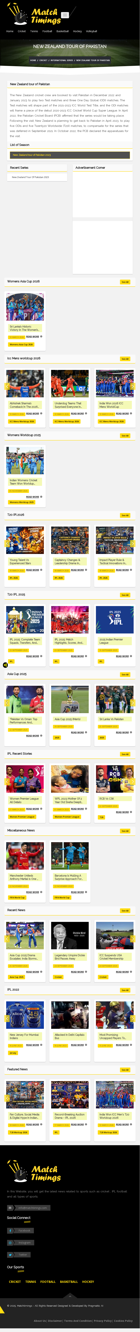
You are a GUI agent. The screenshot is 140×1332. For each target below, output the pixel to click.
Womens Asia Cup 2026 (21, 344)
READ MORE (32, 336)
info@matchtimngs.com (33, 1208)
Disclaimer (55, 1320)
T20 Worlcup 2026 (18, 1132)
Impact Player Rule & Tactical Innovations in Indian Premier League (113, 563)
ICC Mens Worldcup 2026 (17, 421)
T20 (101, 817)
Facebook (24, 1230)
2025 (57, 737)
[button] (7, 386)
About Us (40, 1320)
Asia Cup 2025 (16, 977)
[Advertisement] (103, 196)
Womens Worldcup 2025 (21, 502)
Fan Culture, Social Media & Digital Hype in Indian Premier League (24, 1118)
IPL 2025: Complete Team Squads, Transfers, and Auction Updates (25, 643)
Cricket (22, 31)
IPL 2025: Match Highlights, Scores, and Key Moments (68, 643)
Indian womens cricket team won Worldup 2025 (23, 483)
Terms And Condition (78, 1320)
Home (9, 31)
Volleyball (91, 31)
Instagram (25, 1242)
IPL (11, 661)
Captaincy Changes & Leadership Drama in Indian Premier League (68, 563)
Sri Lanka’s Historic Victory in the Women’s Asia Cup (24, 330)
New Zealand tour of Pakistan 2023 (32, 155)
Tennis (34, 31)
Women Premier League (22, 816)
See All (125, 282)
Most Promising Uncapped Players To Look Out (112, 1038)
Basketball (62, 31)
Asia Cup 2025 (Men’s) (67, 719)
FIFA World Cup (17, 897)
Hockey (77, 31)
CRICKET (43, 60)
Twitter (23, 1254)
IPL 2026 (14, 577)
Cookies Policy (123, 1320)
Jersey (13, 1052)
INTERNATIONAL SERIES (62, 60)
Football (47, 31)
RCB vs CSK (107, 798)
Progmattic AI (95, 1305)
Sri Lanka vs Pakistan (112, 719)
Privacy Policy (103, 1320)
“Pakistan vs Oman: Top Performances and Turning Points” (23, 722)
